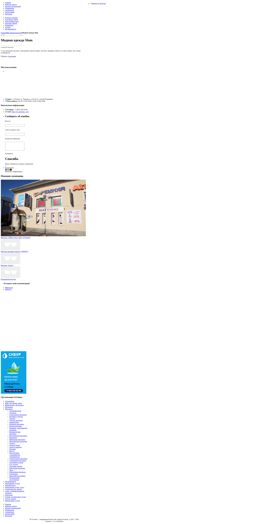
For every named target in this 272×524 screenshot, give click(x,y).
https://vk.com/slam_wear (20, 112)
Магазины (10, 33)
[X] (11, 170)
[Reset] (22, 35)
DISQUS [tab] (8, 289)
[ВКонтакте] (6, 170)
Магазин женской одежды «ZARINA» (14, 251)
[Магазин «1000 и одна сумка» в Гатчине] (43, 236)
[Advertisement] (28, 60)
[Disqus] (41, 320)
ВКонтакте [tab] (9, 287)
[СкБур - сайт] (13, 393)
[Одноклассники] (8, 170)
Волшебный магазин (8, 279)
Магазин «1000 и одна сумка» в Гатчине (15, 237)
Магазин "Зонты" (7, 265)
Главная (4, 33)
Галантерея (18, 33)
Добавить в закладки (98, 3)
